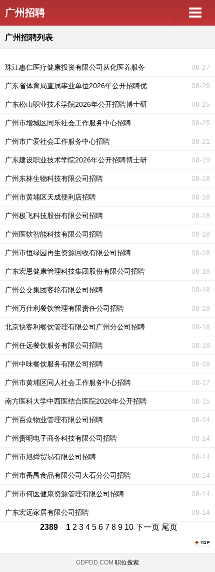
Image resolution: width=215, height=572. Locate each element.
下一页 (148, 527)
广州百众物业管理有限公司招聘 (54, 420)
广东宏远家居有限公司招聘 (47, 512)
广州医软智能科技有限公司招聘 (54, 234)
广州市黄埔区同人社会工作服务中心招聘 (68, 382)
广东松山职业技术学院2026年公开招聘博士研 (76, 104)
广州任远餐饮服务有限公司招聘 (54, 345)
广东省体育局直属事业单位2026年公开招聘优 (76, 86)
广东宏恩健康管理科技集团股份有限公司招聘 (75, 271)
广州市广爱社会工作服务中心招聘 (57, 141)
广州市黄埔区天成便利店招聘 (50, 197)
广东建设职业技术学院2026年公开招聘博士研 (76, 160)
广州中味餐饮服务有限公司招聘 (54, 364)
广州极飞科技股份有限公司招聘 (54, 216)
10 (129, 527)
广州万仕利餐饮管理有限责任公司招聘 (64, 308)
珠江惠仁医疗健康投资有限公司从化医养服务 (75, 67)
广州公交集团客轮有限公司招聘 (54, 290)
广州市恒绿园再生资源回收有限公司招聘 (68, 253)
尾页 (170, 527)
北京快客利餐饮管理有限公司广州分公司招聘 (75, 327)
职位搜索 (127, 562)
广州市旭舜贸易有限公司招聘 (50, 457)
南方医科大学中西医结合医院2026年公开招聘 (76, 401)
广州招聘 (25, 12)
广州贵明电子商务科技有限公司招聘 (61, 438)
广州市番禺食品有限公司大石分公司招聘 (68, 475)
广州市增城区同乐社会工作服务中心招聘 (68, 123)
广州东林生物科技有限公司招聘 (54, 178)
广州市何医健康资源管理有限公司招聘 (64, 494)
